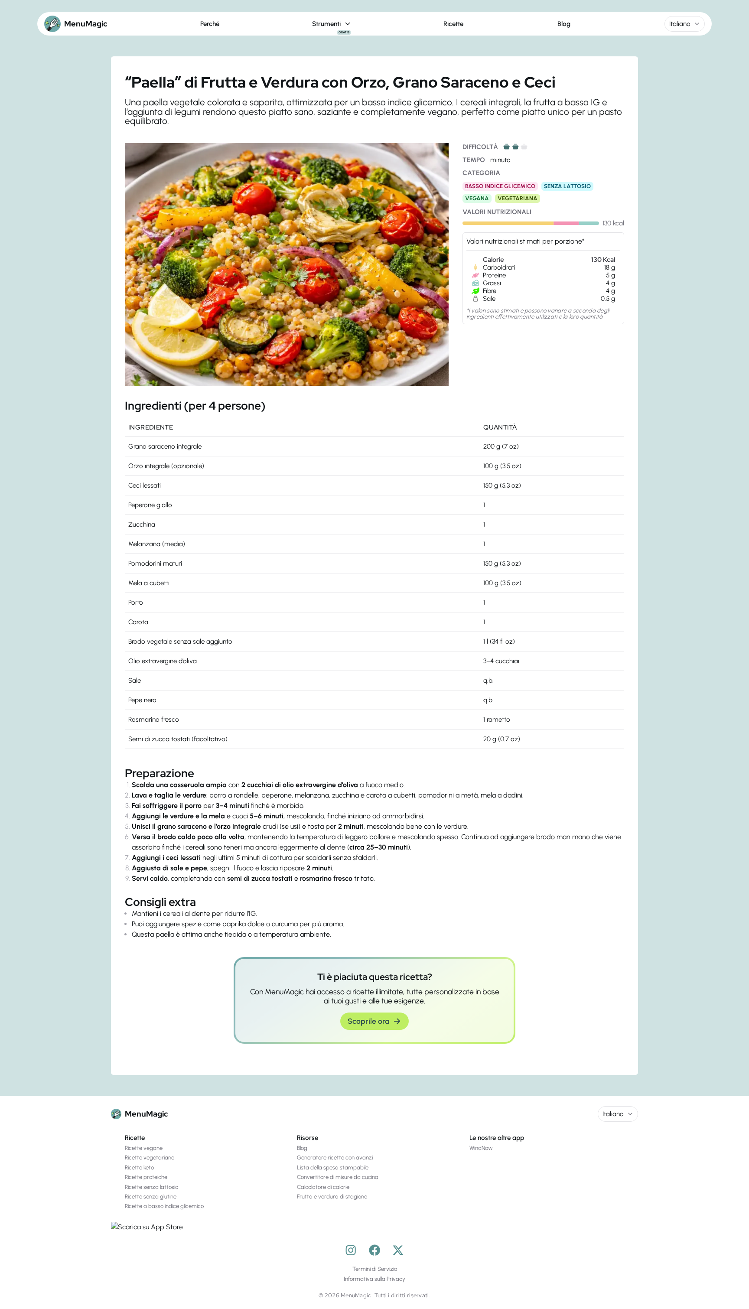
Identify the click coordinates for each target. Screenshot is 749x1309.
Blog (563, 24)
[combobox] (684, 24)
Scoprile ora (368, 1021)
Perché (209, 24)
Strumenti (330, 24)
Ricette (453, 24)
